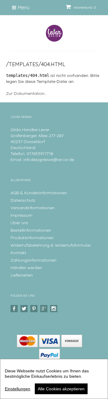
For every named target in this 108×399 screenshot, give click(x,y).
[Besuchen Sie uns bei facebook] (14, 308)
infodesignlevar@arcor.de (48, 159)
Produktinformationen (32, 237)
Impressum (21, 215)
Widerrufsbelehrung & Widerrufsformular (50, 245)
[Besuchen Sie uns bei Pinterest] (34, 308)
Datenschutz (22, 200)
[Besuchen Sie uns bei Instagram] (54, 308)
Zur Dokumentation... (26, 93)
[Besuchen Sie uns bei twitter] (24, 308)
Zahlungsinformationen (33, 260)
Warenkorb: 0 (84, 7)
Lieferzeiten (21, 275)
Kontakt (18, 252)
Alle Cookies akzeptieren (61, 388)
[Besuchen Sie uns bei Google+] (44, 308)
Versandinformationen (32, 207)
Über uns (19, 222)
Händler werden (26, 267)
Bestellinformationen (30, 230)
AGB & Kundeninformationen (38, 192)
